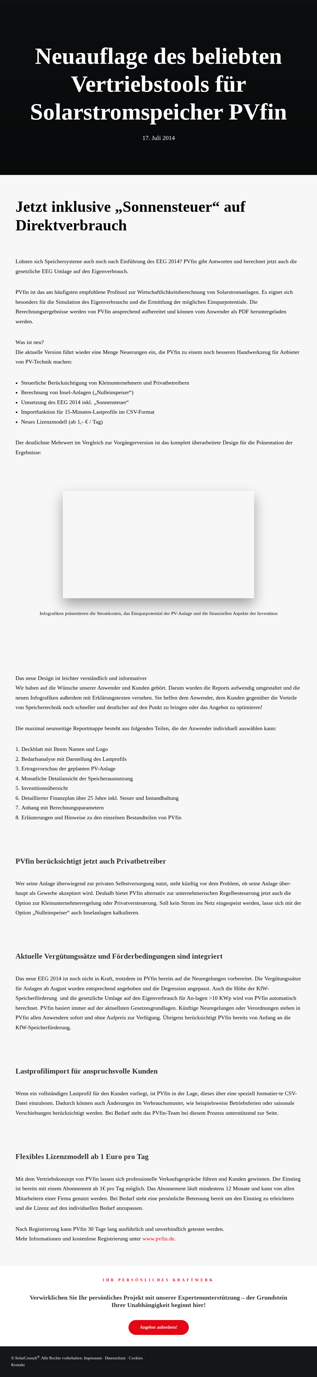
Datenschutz (115, 1358)
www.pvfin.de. (159, 1238)
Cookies (136, 1358)
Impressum (93, 1358)
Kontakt (18, 1364)
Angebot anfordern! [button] (158, 1327)
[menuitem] (120, 17)
